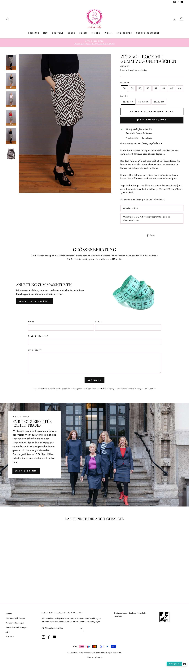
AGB (8, 632)
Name (31, 322)
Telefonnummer (38, 336)
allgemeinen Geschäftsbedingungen (101, 388)
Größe (125, 83)
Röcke (71, 33)
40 (148, 88)
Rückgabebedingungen (15, 618)
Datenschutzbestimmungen (132, 388)
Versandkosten (141, 70)
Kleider (95, 33)
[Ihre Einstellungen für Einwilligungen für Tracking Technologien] (184, 663)
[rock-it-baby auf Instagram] (43, 637)
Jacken (108, 33)
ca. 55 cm (143, 101)
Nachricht (35, 350)
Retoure (9, 613)
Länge (124, 96)
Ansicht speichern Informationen (139, 138)
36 (132, 88)
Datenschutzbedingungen (16, 627)
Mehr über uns (26, 471)
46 (171, 88)
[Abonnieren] (81, 628)
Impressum (10, 636)
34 (124, 88)
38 (140, 88)
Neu (45, 33)
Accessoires (124, 33)
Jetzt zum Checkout (151, 120)
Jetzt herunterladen (34, 301)
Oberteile (58, 33)
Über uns (33, 33)
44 (163, 88)
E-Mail (99, 322)
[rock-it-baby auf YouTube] (54, 637)
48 (179, 88)
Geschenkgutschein (148, 33)
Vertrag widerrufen (177, 663)
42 (156, 88)
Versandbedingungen (15, 622)
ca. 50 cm (128, 101)
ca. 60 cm (159, 101)
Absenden (94, 380)
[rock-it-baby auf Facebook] (49, 637)
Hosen (83, 33)
